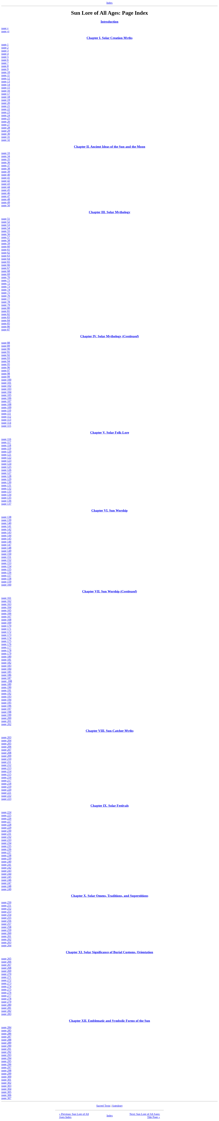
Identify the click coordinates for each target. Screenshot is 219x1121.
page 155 (6, 569)
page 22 (5, 109)
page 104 (6, 392)
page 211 (6, 762)
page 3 (5, 50)
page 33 (5, 153)
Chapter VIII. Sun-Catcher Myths (109, 731)
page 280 (6, 1004)
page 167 (6, 616)
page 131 (6, 485)
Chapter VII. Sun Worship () (109, 591)
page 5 (5, 56)
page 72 (5, 283)
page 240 (6, 861)
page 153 (6, 563)
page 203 (6, 737)
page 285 (6, 1030)
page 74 (5, 289)
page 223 (6, 798)
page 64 (5, 258)
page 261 (6, 936)
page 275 (6, 989)
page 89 (5, 345)
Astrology (117, 1105)
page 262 (6, 939)
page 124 (6, 463)
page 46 (5, 193)
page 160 (6, 584)
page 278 (6, 998)
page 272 (6, 980)
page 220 (6, 789)
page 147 (6, 544)
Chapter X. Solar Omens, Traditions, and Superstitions (109, 896)
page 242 (6, 867)
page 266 (6, 961)
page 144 (6, 535)
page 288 (6, 1039)
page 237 (6, 852)
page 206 (6, 746)
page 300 (6, 1076)
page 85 (5, 323)
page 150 (6, 553)
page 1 (5, 44)
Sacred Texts (103, 1105)
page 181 (6, 659)
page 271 (6, 977)
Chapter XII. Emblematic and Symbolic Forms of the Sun (109, 1021)
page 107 (6, 401)
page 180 (6, 656)
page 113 (6, 419)
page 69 (5, 274)
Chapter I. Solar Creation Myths (109, 38)
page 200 (6, 718)
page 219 (6, 786)
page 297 (6, 1067)
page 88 (5, 342)
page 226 (6, 818)
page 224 (6, 812)
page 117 (6, 442)
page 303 (6, 1085)
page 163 (6, 604)
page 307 (6, 1098)
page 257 (6, 923)
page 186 (6, 675)
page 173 (6, 635)
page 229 (6, 827)
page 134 (6, 494)
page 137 (6, 503)
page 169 (6, 622)
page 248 (6, 886)
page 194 (6, 699)
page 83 (5, 317)
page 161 (6, 598)
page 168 (6, 619)
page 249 (6, 889)
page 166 (6, 613)
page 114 (6, 422)
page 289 (6, 1042)
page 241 (6, 864)
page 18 (5, 96)
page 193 (6, 696)
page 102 (6, 385)
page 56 (5, 234)
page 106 (6, 398)
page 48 (5, 199)
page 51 (5, 218)
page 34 (5, 156)
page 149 (6, 550)
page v (5, 28)
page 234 (6, 843)
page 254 (6, 914)
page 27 (5, 124)
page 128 (6, 476)
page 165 (6, 610)
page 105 (6, 395)
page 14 (5, 84)
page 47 (5, 196)
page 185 (6, 671)
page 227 (6, 821)
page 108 (6, 404)
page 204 (6, 740)
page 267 (6, 964)
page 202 (6, 724)
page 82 (5, 314)
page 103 (6, 388)
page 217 (6, 780)
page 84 (5, 320)
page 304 (6, 1088)
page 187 (6, 678)
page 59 (5, 243)
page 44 (5, 187)
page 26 (5, 121)
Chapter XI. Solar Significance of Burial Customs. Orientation (109, 952)
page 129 (6, 479)
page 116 (6, 439)
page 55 (5, 231)
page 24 (5, 115)
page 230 (6, 830)
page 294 (6, 1058)
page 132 (6, 488)
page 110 (6, 410)
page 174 (6, 638)
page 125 (6, 466)
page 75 (5, 292)
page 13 (5, 81)
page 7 (5, 63)
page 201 (6, 721)
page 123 (6, 460)
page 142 (6, 529)
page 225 (6, 815)
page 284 (6, 1027)
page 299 (6, 1073)
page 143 (6, 532)
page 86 (5, 326)
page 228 (6, 824)
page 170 (6, 625)
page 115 (6, 425)
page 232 (6, 836)
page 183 (6, 665)
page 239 (6, 858)
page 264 (6, 945)
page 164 (6, 607)
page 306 (6, 1095)
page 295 (6, 1061)
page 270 (6, 974)
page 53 (5, 224)
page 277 (6, 995)
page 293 (6, 1055)
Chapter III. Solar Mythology (109, 212)
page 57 (5, 237)
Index (109, 2)
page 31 (5, 136)
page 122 (6, 457)
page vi (5, 31)
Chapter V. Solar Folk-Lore (109, 432)
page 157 (6, 575)
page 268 (6, 967)
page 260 (6, 933)
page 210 (6, 758)
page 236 (6, 849)
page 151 (6, 557)
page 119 (6, 448)
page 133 (6, 491)
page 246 (6, 880)
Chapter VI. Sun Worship (109, 510)
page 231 (6, 833)
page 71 (5, 280)
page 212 (6, 765)
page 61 (5, 249)
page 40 (5, 174)
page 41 (5, 177)
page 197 (6, 708)
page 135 (6, 497)
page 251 (6, 905)
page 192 (6, 693)
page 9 (5, 69)
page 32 (5, 140)
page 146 (6, 541)
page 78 (5, 301)
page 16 (5, 90)
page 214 (6, 771)
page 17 (5, 93)
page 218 (6, 783)
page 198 (6, 711)
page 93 (5, 358)
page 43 (5, 183)
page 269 (6, 971)
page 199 (6, 715)
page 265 (6, 958)
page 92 (5, 355)
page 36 (5, 162)
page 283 (6, 1014)
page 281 (6, 1007)
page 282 (6, 1011)
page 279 (6, 1001)
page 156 (6, 572)
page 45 (5, 190)
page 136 (6, 500)
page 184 (6, 668)
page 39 (5, 171)
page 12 (5, 78)
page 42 (5, 180)
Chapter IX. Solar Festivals (110, 805)
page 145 (6, 538)
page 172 (6, 631)
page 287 (6, 1036)
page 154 (6, 566)
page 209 (6, 755)
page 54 (5, 228)
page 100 (6, 379)
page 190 (6, 687)
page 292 (6, 1052)
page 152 (6, 560)
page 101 (6, 382)
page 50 (5, 205)
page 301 (6, 1079)
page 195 (6, 702)
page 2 (5, 47)
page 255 (6, 917)
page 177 (6, 647)
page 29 (5, 130)
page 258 (6, 927)
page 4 (5, 53)
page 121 (6, 454)
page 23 (5, 112)
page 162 (6, 601)
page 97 (5, 370)
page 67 (5, 268)
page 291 (6, 1048)
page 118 (6, 445)
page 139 (6, 520)
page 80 (5, 308)
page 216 (6, 777)
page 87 (5, 329)
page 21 (5, 106)
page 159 (6, 581)
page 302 (6, 1082)
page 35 (5, 159)
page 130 (6, 482)
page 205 (6, 743)
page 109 (6, 407)
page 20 (5, 103)
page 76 (5, 295)
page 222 (6, 795)
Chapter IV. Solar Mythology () (109, 336)
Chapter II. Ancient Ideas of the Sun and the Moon (109, 146)
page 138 (6, 517)
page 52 (5, 221)
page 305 (6, 1092)
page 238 (6, 855)
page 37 (5, 165)
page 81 (5, 311)
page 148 (6, 547)
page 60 (5, 246)
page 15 (5, 87)
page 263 (6, 942)
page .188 (6, 681)
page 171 (6, 628)
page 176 (6, 644)
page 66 (5, 264)
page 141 (6, 526)
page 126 (6, 470)
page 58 (5, 240)
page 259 (6, 930)
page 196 (6, 705)
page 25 (5, 118)
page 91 (5, 352)
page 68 (5, 271)
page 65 (5, 261)
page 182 (6, 662)
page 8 (5, 66)
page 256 (6, 920)
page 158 (6, 578)
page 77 (5, 298)
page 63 (5, 255)
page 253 (6, 911)
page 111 (6, 413)
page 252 (6, 908)
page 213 (6, 768)
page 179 (6, 653)
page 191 (6, 690)
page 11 (5, 75)
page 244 (6, 873)
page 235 (6, 846)
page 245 (6, 876)
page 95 (5, 364)
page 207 (6, 749)
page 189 (6, 684)
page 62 (5, 252)
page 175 (6, 641)
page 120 (6, 451)
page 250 (6, 902)
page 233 (6, 840)
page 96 (5, 367)
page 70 (5, 277)
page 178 (6, 650)
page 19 (5, 99)
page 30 (5, 133)
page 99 (5, 376)
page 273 (6, 983)
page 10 (5, 72)
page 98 (5, 373)
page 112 (6, 416)
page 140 (6, 523)
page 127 (6, 473)
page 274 (6, 986)
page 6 (5, 59)
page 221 (6, 792)
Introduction (109, 21)
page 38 (5, 168)
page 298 (6, 1070)
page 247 (6, 883)
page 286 (6, 1033)
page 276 (6, 992)
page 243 (6, 870)
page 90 (5, 348)
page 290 (6, 1045)
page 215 (6, 774)
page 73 (5, 286)
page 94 (5, 361)
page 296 (6, 1064)
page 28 (5, 127)
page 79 (5, 305)
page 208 (6, 752)
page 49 (5, 202)
